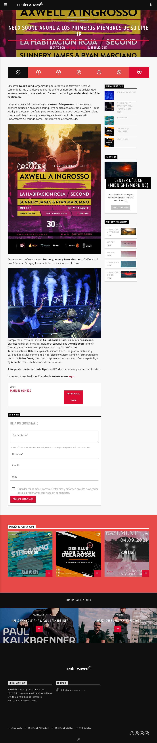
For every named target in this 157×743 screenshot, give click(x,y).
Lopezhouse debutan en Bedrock (118, 620)
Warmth (111, 252)
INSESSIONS (122, 117)
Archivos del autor (73, 397)
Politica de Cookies (64, 728)
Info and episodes (120, 207)
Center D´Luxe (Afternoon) (114, 231)
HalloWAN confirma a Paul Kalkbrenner (40, 620)
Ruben (13, 571)
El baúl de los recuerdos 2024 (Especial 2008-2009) (125, 108)
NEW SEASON (122, 139)
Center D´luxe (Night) (114, 274)
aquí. (72, 376)
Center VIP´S (113, 262)
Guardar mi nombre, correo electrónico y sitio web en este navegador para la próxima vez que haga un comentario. (57, 489)
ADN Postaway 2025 (126, 92)
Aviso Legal (16, 728)
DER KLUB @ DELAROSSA (123, 130)
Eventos (84, 20)
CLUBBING (127, 552)
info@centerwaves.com (73, 690)
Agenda (72, 20)
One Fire (111, 242)
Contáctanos (85, 728)
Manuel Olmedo (76, 47)
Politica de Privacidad (38, 728)
